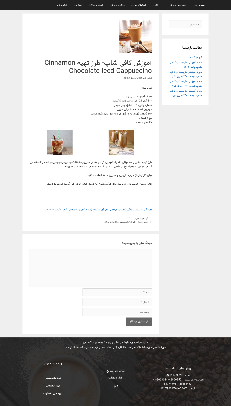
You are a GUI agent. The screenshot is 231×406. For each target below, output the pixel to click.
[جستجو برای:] (185, 24)
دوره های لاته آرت (52, 393)
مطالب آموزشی (117, 5)
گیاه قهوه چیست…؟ (138, 218)
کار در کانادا (195, 57)
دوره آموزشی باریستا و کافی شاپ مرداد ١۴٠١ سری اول (186, 93)
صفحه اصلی (199, 5)
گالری (155, 5)
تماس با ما (61, 5)
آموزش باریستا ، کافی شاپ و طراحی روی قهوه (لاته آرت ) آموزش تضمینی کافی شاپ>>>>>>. (98, 209)
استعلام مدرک (138, 5)
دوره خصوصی (53, 386)
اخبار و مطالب (115, 377)
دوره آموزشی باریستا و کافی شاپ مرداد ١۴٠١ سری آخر (186, 74)
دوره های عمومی (53, 378)
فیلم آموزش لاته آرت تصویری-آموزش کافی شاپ (125, 222)
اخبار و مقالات (96, 5)
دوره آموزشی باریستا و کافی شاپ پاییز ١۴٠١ (186, 64)
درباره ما (78, 5)
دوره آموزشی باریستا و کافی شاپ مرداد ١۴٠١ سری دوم (186, 83)
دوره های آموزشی (177, 5)
